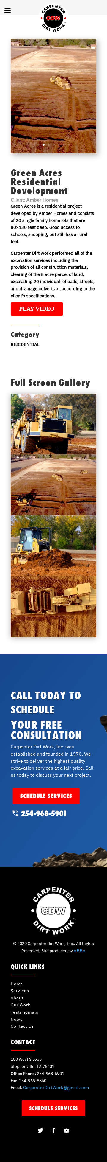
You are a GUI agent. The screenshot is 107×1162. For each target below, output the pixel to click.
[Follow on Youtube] (66, 1130)
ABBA (80, 950)
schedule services (46, 795)
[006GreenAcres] (53, 637)
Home (17, 984)
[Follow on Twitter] (40, 1130)
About (17, 998)
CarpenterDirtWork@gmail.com (56, 1087)
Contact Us (22, 1026)
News (17, 1019)
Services (20, 990)
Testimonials (24, 1012)
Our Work (20, 1005)
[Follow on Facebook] (53, 1130)
